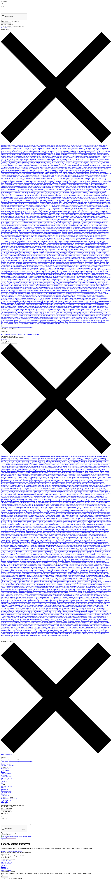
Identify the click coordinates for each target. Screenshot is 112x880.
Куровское (25, 151)
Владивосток (32, 247)
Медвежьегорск (27, 180)
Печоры (34, 187)
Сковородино (18, 246)
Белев (16, 167)
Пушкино (47, 151)
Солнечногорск (105, 151)
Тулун (16, 233)
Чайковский (44, 213)
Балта (68, 271)
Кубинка (99, 150)
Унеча (37, 170)
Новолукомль (5, 255)
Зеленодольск (97, 203)
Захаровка (99, 273)
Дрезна (9, 151)
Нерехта (43, 159)
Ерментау (101, 266)
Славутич (91, 298)
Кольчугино (21, 173)
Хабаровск (13, 244)
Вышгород (30, 298)
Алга (28, 268)
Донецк (75, 194)
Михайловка (17, 192)
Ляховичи (92, 252)
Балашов (60, 219)
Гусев (21, 186)
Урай (23, 228)
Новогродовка (53, 311)
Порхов (39, 187)
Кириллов (4, 181)
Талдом (53, 153)
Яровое (104, 241)
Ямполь (45, 292)
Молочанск (98, 312)
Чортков (92, 285)
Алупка (80, 251)
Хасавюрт (10, 198)
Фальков (84, 290)
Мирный (58, 181)
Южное (3, 274)
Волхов (3, 175)
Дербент (58, 197)
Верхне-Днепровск (81, 307)
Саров (5, 208)
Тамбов (47, 164)
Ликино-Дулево (16, 151)
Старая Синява (43, 288)
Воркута (42, 178)
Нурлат (41, 205)
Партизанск (83, 247)
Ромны (107, 320)
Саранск (102, 202)
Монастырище (100, 303)
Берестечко (102, 277)
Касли (13, 232)
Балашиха (84, 146)
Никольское (58, 176)
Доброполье (58, 309)
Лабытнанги (39, 227)
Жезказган (40, 265)
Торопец (103, 165)
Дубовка (36, 192)
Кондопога (4, 180)
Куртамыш (9, 227)
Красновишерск (86, 213)
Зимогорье (25, 317)
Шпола (24, 304)
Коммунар (71, 175)
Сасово (96, 161)
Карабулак (36, 202)
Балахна (38, 208)
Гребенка (9, 301)
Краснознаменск (74, 145)
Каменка (74, 214)
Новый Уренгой (81, 227)
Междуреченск (89, 238)
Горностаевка (44, 276)
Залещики (32, 285)
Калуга (68, 156)
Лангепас (101, 227)
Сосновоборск (73, 235)
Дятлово (25, 262)
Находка (49, 247)
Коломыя (30, 277)
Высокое (73, 252)
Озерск (25, 186)
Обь (12, 240)
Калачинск (99, 240)
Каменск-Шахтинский (66, 194)
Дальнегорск (56, 247)
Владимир (41, 172)
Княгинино (74, 208)
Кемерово (34, 238)
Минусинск (59, 235)
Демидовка (106, 284)
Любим (30, 168)
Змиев (14, 318)
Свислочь (12, 262)
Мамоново (58, 184)
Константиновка (6, 312)
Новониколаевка (61, 314)
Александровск (5, 213)
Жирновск (42, 192)
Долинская (47, 295)
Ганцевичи (85, 254)
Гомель (89, 255)
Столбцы (48, 258)
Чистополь (57, 205)
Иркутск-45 (69, 232)
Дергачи (9, 318)
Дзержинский (45, 146)
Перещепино (59, 306)
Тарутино (84, 273)
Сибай (92, 216)
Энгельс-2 (100, 219)
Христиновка (43, 304)
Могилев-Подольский (7, 292)
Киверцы (15, 279)
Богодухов (88, 317)
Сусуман (60, 246)
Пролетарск (58, 195)
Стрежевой (34, 241)
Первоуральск (67, 222)
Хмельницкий (93, 288)
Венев (28, 167)
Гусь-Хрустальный (50, 172)
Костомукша (86, 178)
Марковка (55, 317)
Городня (71, 322)
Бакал (16, 232)
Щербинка (105, 153)
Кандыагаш (34, 268)
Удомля (109, 165)
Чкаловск (29, 210)
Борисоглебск (75, 170)
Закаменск (33, 243)
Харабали (16, 197)
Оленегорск (27, 183)
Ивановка (29, 276)
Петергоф (22, 178)
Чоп (88, 279)
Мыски (22, 238)
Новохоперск (5, 172)
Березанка (59, 269)
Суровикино (23, 194)
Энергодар (59, 312)
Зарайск (65, 148)
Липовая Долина (80, 320)
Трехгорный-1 (69, 230)
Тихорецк (85, 191)
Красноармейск (13, 146)
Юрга (78, 238)
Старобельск (42, 317)
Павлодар (17, 266)
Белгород (11, 154)
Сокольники (20, 287)
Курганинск (26, 191)
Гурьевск (97, 184)
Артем (44, 247)
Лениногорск (5, 205)
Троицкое (68, 317)
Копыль (103, 257)
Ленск (98, 246)
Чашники (12, 255)
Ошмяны (47, 262)
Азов (108, 194)
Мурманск (14, 183)
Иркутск (81, 232)
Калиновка (84, 292)
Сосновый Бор (106, 173)
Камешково (4, 173)
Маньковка (29, 304)
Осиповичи (46, 260)
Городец (61, 208)
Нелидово (88, 164)
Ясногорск (101, 167)
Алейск (52, 241)
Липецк (11, 161)
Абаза (76, 243)
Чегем (48, 198)
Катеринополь (72, 304)
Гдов (102, 186)
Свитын (3, 295)
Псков (80, 186)
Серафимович (5, 194)
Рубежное (106, 315)
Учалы (62, 217)
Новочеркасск (82, 194)
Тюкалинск (7, 241)
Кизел (22, 213)
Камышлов (35, 224)
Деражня (69, 287)
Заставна (19, 290)
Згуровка (36, 298)
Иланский (98, 235)
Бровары (23, 298)
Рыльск (107, 159)
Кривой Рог (23, 306)
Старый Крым (16, 252)
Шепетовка (65, 288)
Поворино (18, 172)
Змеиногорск (4, 243)
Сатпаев (12, 265)
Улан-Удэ (16, 243)
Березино (94, 257)
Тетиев (101, 298)
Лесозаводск (4, 249)
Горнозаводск (77, 213)
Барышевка (4, 298)
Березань (57, 299)
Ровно (82, 284)
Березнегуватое (46, 271)
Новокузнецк (58, 238)
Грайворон (51, 154)
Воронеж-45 (53, 170)
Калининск (13, 221)
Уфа (67, 216)
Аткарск (33, 219)
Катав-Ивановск (5, 232)
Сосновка (14, 206)
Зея (2, 246)
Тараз (99, 263)
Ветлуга (50, 208)
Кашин (57, 165)
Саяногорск (63, 243)
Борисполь (11, 298)
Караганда (29, 265)
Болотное (45, 240)
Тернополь (86, 285)
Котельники (13, 148)
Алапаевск (24, 224)
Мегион (106, 227)
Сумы (11, 322)
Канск (80, 235)
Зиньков (20, 301)
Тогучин (65, 240)
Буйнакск (3, 198)
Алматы (72, 262)
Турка (7, 284)
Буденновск (51, 200)
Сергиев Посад (73, 151)
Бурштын (99, 276)
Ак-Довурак (86, 243)
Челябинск (87, 228)
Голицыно (106, 150)
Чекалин (79, 167)
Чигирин (12, 304)
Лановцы (98, 285)
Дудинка (27, 236)
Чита (32, 236)
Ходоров (104, 282)
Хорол (17, 303)
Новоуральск (51, 222)
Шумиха (28, 227)
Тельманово (73, 311)
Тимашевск (78, 191)
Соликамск (37, 213)
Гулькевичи (107, 189)
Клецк (99, 257)
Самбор (3, 282)
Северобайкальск (24, 243)
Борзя (39, 236)
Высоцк (51, 175)
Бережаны (8, 285)
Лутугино (48, 315)
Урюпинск (25, 192)
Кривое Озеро (14, 271)
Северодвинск (51, 181)
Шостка (16, 322)
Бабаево (79, 180)
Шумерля (84, 210)
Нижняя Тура (59, 222)
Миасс (28, 230)
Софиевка (32, 307)
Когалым (95, 227)
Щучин (53, 262)
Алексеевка (33, 154)
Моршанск (41, 164)
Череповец (62, 180)
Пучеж (23, 156)
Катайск (3, 227)
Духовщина (101, 162)
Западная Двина (40, 165)
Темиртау (46, 265)
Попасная (94, 315)
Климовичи (92, 260)
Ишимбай (47, 217)
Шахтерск (92, 249)
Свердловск (9, 317)
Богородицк (22, 167)
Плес (27, 156)
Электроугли (93, 150)
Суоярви (51, 180)
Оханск (100, 213)
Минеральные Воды (84, 200)
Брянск (67, 168)
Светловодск (65, 296)
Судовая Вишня (77, 281)
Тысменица (67, 277)
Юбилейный (36, 146)
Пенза (22, 214)
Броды (11, 284)
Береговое (99, 279)
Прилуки (16, 323)
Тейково (38, 156)
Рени (62, 273)
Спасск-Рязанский (47, 162)
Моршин (55, 282)
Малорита (55, 254)
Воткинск (46, 210)
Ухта (72, 178)
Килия (8, 273)
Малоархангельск (78, 161)
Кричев (68, 260)
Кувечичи (45, 322)
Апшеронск (84, 189)
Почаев (42, 285)
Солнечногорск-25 (28, 153)
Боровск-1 (98, 156)
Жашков (60, 303)
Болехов (86, 276)
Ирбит (9, 224)
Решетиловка (10, 303)
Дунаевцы (76, 287)
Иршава (56, 279)
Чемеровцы (58, 288)
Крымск (20, 191)
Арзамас (9, 208)
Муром (92, 172)
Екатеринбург (68, 221)
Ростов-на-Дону (32, 194)
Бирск (33, 217)
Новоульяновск (103, 217)
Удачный (108, 246)
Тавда (80, 224)
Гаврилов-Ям (18, 168)
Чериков (29, 260)
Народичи (55, 293)
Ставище (75, 299)
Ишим (54, 221)
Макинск (89, 266)
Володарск (56, 208)
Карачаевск (55, 202)
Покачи (32, 228)
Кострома (3, 159)
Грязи (19, 161)
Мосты (30, 262)
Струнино (79, 172)
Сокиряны (53, 290)
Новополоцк (78, 255)
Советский (75, 228)
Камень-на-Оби (85, 241)
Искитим (34, 240)
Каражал (22, 265)
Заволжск (101, 154)
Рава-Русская (33, 281)
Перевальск (87, 315)
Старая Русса (11, 189)
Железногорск (80, 159)
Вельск (77, 181)
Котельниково (66, 192)
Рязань (92, 161)
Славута (24, 288)
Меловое (54, 315)
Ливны (59, 161)
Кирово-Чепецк (26, 206)
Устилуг (96, 277)
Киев (65, 252)
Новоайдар (60, 315)
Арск (71, 203)
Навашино (9, 210)
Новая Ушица (11, 288)
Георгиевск (36, 200)
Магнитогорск (22, 230)
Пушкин (10, 178)
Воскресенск (41, 148)
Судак (44, 251)
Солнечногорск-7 (6, 153)
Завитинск (10, 246)
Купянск (50, 318)
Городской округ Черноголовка (96, 146)
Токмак (104, 312)
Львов (55, 281)
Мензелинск (27, 205)
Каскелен (96, 262)
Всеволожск (31, 175)
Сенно (54, 255)
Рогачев (57, 257)
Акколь (16, 268)
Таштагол (3, 240)
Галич (20, 159)
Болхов (63, 161)
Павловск (12, 172)
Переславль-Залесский (7, 168)
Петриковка (92, 306)
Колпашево (41, 241)
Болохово (43, 167)
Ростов (41, 168)
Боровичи (74, 187)
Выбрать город (7, 27)
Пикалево (99, 173)
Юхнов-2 (103, 157)
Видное (18, 150)
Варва (66, 322)
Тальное (3, 304)
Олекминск (18, 247)
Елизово (49, 246)
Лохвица (70, 301)
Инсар (15, 203)
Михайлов (20, 162)
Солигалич (52, 159)
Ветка (34, 257)
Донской (6, 167)
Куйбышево (44, 314)
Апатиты (20, 183)
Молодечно (24, 258)
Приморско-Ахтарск (50, 191)
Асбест (83, 221)
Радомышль (40, 295)
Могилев (18, 260)
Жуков (15, 157)
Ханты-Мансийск (6, 228)
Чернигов (28, 323)
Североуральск (76, 222)
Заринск (99, 241)
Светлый (91, 184)
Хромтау (24, 268)
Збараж (9, 287)
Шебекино (26, 154)
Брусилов (103, 292)
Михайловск (20, 202)
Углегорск (86, 249)
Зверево (56, 194)
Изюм (18, 318)
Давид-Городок (19, 254)
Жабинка (67, 254)
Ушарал (82, 262)
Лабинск (33, 191)
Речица (101, 255)
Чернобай (19, 304)
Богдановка (51, 307)
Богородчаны (80, 276)
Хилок (85, 236)
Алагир (59, 198)
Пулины (83, 293)
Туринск (86, 225)
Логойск (35, 258)
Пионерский (50, 184)
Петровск (39, 219)
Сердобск (96, 214)
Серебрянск (72, 263)
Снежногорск (34, 184)
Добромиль (34, 282)
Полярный (26, 184)
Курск (68, 159)
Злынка (105, 168)
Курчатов (73, 159)
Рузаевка (10, 203)
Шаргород (40, 292)
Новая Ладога (9, 175)
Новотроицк (4, 216)
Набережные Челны (44, 203)
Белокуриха (62, 241)
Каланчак (51, 276)
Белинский (58, 214)
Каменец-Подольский (90, 287)
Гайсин (101, 290)
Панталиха (45, 287)
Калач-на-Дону (50, 192)
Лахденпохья (11, 180)
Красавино (95, 180)
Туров (2, 257)
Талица (81, 225)
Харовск (36, 181)
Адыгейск (28, 197)
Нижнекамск (35, 205)
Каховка (71, 274)
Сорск (80, 243)
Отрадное (9, 176)
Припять (3, 299)
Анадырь (35, 251)
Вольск (65, 219)
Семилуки (30, 172)
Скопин (101, 161)
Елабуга (90, 203)
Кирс (96, 205)
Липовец (72, 292)
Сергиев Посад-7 (95, 151)
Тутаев (58, 168)
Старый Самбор (43, 282)
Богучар (68, 170)
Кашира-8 (96, 148)
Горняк (11, 243)
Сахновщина (78, 318)
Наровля (43, 257)
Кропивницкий (99, 295)
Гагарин (82, 162)
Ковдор (88, 183)
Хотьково (81, 151)
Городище (69, 214)
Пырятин (3, 303)
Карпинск (98, 221)
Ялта (76, 251)
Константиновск (35, 195)
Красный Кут (22, 221)
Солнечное (100, 293)
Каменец (79, 252)
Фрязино (104, 145)
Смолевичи (41, 258)
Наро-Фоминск (49, 150)
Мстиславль (54, 260)
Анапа (79, 189)
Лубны (81, 301)
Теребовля (70, 285)
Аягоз (28, 263)
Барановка (91, 292)
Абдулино (63, 216)
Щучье (33, 227)
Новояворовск (81, 282)
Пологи (38, 314)
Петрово (94, 296)
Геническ (72, 276)
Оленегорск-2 (81, 183)
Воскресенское (86, 269)
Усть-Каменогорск (36, 263)
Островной (40, 183)
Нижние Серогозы (79, 274)
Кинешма (3, 156)
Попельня (9, 295)
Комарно (3, 281)
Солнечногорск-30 (17, 153)
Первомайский (103, 318)
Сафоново (25, 164)
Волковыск (19, 262)
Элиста (33, 197)
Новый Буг (94, 269)
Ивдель (3, 222)
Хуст (84, 279)
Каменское (4, 306)
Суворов (74, 167)
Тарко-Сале (72, 227)
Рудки (106, 281)
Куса (33, 232)
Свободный (91, 244)
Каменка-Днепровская (69, 312)
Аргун (80, 202)
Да (1, 27)
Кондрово (4, 157)
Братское (53, 271)
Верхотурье (13, 225)
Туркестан (42, 266)
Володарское (31, 309)
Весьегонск (31, 165)
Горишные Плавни (48, 301)
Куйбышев (28, 240)
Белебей (22, 217)
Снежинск (53, 230)
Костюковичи (62, 260)
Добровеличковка (76, 295)
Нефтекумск (94, 200)
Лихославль (85, 165)
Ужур (20, 236)
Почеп (12, 170)
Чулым (78, 240)
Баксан (34, 198)
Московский (4, 154)
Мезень (103, 181)
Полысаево (65, 238)
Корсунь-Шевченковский (88, 303)
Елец (15, 161)
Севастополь (45, 252)
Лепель (84, 255)
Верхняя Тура (86, 224)
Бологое (25, 165)
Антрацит (92, 314)
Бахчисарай (105, 251)
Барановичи (78, 254)
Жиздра (26, 157)
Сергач (20, 210)
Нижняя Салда (42, 224)
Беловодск (99, 314)
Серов (29, 224)
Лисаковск (88, 265)
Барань (101, 254)
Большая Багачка (97, 299)
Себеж (56, 187)
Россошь (24, 172)
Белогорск (106, 244)
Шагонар (105, 243)
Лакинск (56, 173)
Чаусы (34, 260)
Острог (66, 284)
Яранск (89, 206)
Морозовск (51, 195)
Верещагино (64, 213)
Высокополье (36, 276)
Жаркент (3, 263)
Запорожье (52, 314)
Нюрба (3, 247)
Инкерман (52, 252)
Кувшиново (78, 165)
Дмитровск (69, 161)
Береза (104, 252)
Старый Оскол (18, 154)
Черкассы (50, 304)
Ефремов (33, 167)
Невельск (67, 249)
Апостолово (80, 304)
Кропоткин (7, 191)
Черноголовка (75, 150)
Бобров (47, 170)
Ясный (50, 216)
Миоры (63, 255)
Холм (21, 189)
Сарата (79, 273)
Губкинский (52, 227)
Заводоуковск (48, 221)
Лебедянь (34, 161)
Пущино (99, 145)
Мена (99, 322)
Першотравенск (84, 306)
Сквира (85, 298)
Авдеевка (36, 312)
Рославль (13, 164)
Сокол (21, 181)
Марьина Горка (62, 258)
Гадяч (104, 299)
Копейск (8, 230)
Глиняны (39, 281)
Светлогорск (74, 186)
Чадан (96, 243)
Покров (33, 173)
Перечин (62, 279)
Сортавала (102, 178)
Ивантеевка (46, 145)
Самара (17, 211)
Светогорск (63, 175)
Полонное (18, 288)
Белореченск (99, 189)
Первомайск (26, 208)
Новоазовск (39, 311)
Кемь (106, 178)
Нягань (19, 228)
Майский (21, 198)
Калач (90, 170)
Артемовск (4, 236)
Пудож (39, 180)
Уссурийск (106, 247)
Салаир (102, 238)
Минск (83, 257)
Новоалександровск (104, 200)
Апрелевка (61, 150)
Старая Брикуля (78, 285)
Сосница (22, 323)
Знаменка (91, 295)
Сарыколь (59, 265)
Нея (48, 159)
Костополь (50, 284)
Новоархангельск (30, 296)
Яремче (78, 277)
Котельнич (34, 206)
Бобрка (85, 281)
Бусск (109, 279)
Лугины (44, 293)
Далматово (103, 225)
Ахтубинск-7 (106, 195)
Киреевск (49, 167)
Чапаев (8, 265)
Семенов (15, 208)
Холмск (75, 249)
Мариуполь (32, 311)
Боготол (52, 235)
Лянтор (81, 228)
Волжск (81, 205)
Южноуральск (60, 230)
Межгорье (4, 217)
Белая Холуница (103, 205)
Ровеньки (100, 315)
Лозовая (55, 318)
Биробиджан (13, 251)
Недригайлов (89, 320)
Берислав (27, 274)
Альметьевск (65, 203)
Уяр (24, 236)
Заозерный (11, 236)
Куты (39, 277)
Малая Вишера (86, 187)
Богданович (102, 224)
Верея (56, 150)
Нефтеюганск (51, 228)
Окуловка (94, 187)
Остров (24, 187)
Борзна (62, 322)
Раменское (53, 151)
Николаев (59, 271)
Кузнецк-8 (44, 214)
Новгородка (21, 296)
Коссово (31, 254)
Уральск (3, 265)
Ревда (89, 222)
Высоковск (4, 150)
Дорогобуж (94, 162)
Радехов (93, 282)
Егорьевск (59, 148)
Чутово (26, 303)
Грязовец (101, 180)
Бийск (57, 241)
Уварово (65, 164)
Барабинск (17, 240)
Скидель (6, 262)
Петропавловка (101, 306)
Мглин (8, 170)
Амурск (62, 244)
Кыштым (14, 230)
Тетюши (51, 205)
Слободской (73, 206)
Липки (38, 167)
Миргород (93, 301)
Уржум (84, 206)
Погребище (54, 292)
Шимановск (84, 244)
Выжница (4, 290)
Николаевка (20, 274)
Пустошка (45, 187)
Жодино (104, 258)
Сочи (69, 189)
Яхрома (48, 148)
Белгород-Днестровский (78, 271)
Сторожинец (42, 290)
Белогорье (72, 288)
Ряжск (40, 162)
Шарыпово (85, 235)
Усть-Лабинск (96, 191)
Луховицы (24, 150)
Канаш (73, 210)
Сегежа (56, 180)
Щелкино (35, 252)
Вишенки (3, 287)
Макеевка (3, 311)
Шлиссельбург (103, 175)
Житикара (70, 265)
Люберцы (30, 150)
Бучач (13, 285)
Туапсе (90, 191)
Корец (45, 284)
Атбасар (10, 268)
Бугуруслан (24, 216)
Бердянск (19, 314)
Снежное (67, 311)
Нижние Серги (38, 225)
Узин (13, 299)
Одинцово (4, 151)
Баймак (17, 217)
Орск (30, 216)
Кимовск (55, 167)
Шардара (35, 266)
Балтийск (60, 186)
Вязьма (73, 162)
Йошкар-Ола (64, 205)
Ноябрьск (89, 227)
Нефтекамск (86, 216)
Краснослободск (14, 194)
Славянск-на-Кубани (63, 191)
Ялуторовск (60, 221)
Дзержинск (106, 206)
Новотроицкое (65, 276)
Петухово (22, 227)
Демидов (87, 162)
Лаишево (108, 203)
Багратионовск (77, 184)
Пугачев (87, 219)
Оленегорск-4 (95, 183)
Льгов (86, 159)
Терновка (72, 307)
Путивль (102, 320)
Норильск (26, 235)
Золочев (98, 282)
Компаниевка (5, 296)
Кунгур (31, 213)
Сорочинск (35, 216)
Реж (59, 225)
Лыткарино (86, 145)
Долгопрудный (65, 146)
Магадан (54, 246)
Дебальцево (44, 309)
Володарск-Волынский (8, 293)
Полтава (31, 303)
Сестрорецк (4, 178)
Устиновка (72, 296)
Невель (3, 187)
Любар (50, 293)
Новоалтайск (76, 241)
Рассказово (72, 164)
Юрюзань (105, 230)
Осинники (27, 238)
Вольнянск (52, 312)
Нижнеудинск (5, 233)
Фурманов (53, 156)
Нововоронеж (61, 170)
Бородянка (18, 298)
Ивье (67, 262)
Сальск (64, 195)
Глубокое (23, 255)
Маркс (83, 219)
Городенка (4, 277)
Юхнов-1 (97, 157)
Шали (97, 202)
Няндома (108, 181)
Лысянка (56, 304)
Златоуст (103, 228)
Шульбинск (79, 263)
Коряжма (72, 181)
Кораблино (4, 162)
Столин (26, 254)
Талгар (91, 262)
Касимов (106, 161)
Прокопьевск (73, 238)
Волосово (84, 173)
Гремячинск (103, 211)
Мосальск (82, 157)
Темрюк (72, 191)
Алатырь (78, 210)
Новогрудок (36, 262)
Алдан (70, 246)
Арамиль (70, 225)
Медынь (70, 157)
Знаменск (92, 195)
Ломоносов (29, 178)
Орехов (86, 312)
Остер (84, 322)
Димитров (17, 312)
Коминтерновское (20, 273)
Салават (102, 216)
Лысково (97, 208)
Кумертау (97, 216)
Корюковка (94, 322)
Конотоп (60, 320)
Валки (94, 317)
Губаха (12, 213)
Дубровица (99, 284)
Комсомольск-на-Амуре (38, 244)
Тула (2, 167)
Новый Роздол (68, 281)
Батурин (50, 322)
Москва (87, 153)
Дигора (72, 198)
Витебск (91, 254)
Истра (75, 148)
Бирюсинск (98, 233)
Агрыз (53, 203)
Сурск (63, 214)
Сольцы (104, 187)
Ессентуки (98, 198)
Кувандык (42, 216)
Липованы (79, 290)
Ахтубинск (98, 195)
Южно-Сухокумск (92, 197)
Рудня (8, 164)
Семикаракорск (71, 195)
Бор (2, 208)
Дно (105, 186)
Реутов (66, 145)
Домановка (73, 269)
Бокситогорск (91, 173)
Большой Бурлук (101, 317)
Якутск (65, 246)
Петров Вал (58, 192)
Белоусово (21, 157)
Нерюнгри (80, 246)
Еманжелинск (52, 232)
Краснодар (34, 189)
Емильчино (18, 293)
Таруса (88, 157)
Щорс (33, 323)
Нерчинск (59, 236)
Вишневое (37, 299)
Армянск (63, 251)
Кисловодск (105, 198)
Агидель (71, 216)
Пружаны (61, 254)
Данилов (25, 168)
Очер (104, 213)
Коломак (29, 318)
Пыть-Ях (14, 228)
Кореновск (14, 191)
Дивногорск (4, 235)
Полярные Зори (48, 183)
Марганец (31, 306)
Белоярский (38, 228)
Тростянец (28, 322)
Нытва (93, 213)
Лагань (47, 197)
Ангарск (76, 232)
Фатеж (7, 161)
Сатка (20, 232)
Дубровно (107, 254)
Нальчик (15, 198)
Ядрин (13, 211)
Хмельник (34, 292)
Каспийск (105, 197)
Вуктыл (47, 178)
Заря (12, 312)
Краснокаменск (46, 236)
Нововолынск (37, 279)
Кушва (44, 222)
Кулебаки (91, 208)
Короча (56, 154)
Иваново (81, 154)
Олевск (78, 293)
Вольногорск (104, 304)
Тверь (83, 164)
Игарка (16, 236)
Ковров (58, 172)
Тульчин (27, 292)
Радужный (64, 172)
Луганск (42, 315)
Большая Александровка (18, 276)
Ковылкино (4, 203)
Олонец (34, 180)
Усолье (108, 213)
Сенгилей (11, 219)
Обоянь (102, 159)
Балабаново (79, 156)
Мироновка (68, 299)
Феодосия (99, 251)
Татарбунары (91, 273)
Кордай (90, 263)
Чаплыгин (40, 161)
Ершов (8, 221)
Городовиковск (40, 197)
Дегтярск (75, 224)
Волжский (4, 192)
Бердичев (97, 292)
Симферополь (70, 251)
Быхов (82, 260)
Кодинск (103, 235)
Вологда (68, 180)
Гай (46, 216)
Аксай (2, 195)
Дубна (36, 145)
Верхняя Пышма (90, 221)
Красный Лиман (103, 309)
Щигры (91, 159)
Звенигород (54, 145)
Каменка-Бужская (48, 281)
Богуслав (43, 299)
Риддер (57, 263)
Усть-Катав (38, 230)
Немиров (17, 292)
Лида (2, 262)
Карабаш (3, 230)
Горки (77, 260)
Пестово (99, 187)
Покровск (25, 247)
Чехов (62, 153)
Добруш (38, 257)
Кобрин (49, 254)
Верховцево (96, 304)
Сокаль (24, 282)
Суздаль (67, 173)
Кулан (85, 263)
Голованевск (67, 295)
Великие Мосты (17, 282)
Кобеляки (32, 301)
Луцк (25, 279)
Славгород (93, 241)
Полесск (43, 186)
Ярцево (30, 164)
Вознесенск (30, 271)
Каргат (56, 240)
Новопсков (67, 315)
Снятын (61, 277)
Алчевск (86, 314)
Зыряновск (45, 263)
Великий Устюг (87, 180)
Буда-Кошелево (15, 257)
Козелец (79, 322)
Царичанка (25, 307)
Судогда (62, 173)
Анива (33, 249)
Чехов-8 (71, 153)
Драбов (55, 303)
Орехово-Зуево (28, 146)
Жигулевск (23, 211)
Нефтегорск (85, 211)
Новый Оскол (67, 154)
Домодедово (4, 145)
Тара (2, 241)
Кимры (99, 164)
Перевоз (15, 210)
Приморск (57, 175)
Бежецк (16, 165)
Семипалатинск (64, 263)
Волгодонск (40, 194)
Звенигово (87, 205)
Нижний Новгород (97, 206)
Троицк (99, 153)
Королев (40, 145)
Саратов (17, 219)
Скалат (65, 285)
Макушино (16, 227)
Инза (6, 219)
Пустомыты (100, 281)
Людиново (58, 157)
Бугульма (80, 203)
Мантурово (25, 159)
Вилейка (94, 258)
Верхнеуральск (26, 232)
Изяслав (81, 287)
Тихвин (47, 176)
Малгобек (43, 202)
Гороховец (103, 172)
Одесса (53, 273)
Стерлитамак (11, 217)
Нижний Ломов (82, 214)
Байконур (102, 265)
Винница (96, 290)
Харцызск (84, 311)
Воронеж (42, 170)
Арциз (65, 271)
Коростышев (38, 293)
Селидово (46, 311)
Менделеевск (19, 205)
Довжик (20, 295)
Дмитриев (96, 159)
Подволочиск (58, 285)
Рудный (64, 265)
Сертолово (24, 175)
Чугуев (96, 318)
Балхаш (34, 265)
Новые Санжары (101, 301)
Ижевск (35, 210)
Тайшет (11, 233)
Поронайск (61, 249)
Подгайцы (39, 287)
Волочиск (64, 287)
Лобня (81, 145)
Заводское (76, 301)
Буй (16, 159)
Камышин (10, 192)
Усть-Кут (21, 233)
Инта (68, 178)
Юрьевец (59, 156)
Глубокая (13, 290)
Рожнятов (55, 277)
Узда (107, 257)
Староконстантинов (33, 288)
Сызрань (73, 211)
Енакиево (77, 309)
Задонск (28, 161)
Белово (83, 238)
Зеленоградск (5, 186)
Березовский (76, 221)
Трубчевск (32, 170)
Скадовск (108, 274)
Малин (34, 295)
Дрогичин (85, 252)
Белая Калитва (9, 195)
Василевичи (94, 255)
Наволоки (10, 156)
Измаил (98, 271)
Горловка (38, 309)
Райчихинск (99, 244)
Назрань (30, 202)
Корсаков (22, 249)
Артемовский (95, 224)
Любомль (29, 279)
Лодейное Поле (17, 176)
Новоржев (19, 187)
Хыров (50, 282)
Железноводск (5, 200)
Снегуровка (22, 271)
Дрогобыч (9, 281)
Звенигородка (63, 304)
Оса (97, 213)
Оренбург (102, 214)
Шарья (64, 159)
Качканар (25, 222)
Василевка (33, 314)
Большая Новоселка (7, 309)
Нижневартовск (60, 228)
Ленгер (54, 266)
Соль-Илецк (56, 216)
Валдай (79, 187)
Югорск (44, 228)
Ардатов (107, 202)
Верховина (92, 276)
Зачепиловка (9, 320)
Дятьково (89, 168)
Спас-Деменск (106, 156)
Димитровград (94, 217)
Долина (9, 277)
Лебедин (72, 320)
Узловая (85, 167)
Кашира (90, 148)
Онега (2, 183)
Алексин (12, 167)
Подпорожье (29, 176)
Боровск (85, 156)
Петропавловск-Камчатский (30, 246)
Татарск (39, 240)
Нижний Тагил (96, 222)
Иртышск (23, 266)
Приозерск (36, 176)
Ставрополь (91, 198)
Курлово (10, 173)
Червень (3, 258)
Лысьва (27, 213)
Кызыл (92, 243)
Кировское (23, 312)
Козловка (100, 210)
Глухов (55, 320)
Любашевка (39, 273)
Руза (58, 151)
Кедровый (18, 241)
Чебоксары (67, 210)
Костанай (82, 265)
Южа (64, 156)
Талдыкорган (10, 263)
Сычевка (18, 164)
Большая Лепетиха (42, 274)
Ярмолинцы (79, 288)
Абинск (74, 189)
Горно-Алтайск (5, 244)
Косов (35, 277)
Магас (26, 202)
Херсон (3, 276)
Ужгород (80, 279)
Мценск (54, 161)
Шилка (90, 236)
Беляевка (88, 271)
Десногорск (60, 162)
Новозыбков (83, 168)
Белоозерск (98, 252)
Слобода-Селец (27, 295)
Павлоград (76, 306)
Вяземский (68, 244)
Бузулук (18, 216)
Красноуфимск (16, 224)
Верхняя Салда (5, 225)
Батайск (47, 194)
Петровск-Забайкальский (69, 236)
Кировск (3, 176)
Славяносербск (33, 317)
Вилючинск (42, 246)
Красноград (36, 318)
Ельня (107, 162)
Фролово (31, 192)
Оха (72, 249)
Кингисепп (89, 175)
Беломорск (19, 180)
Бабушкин (39, 243)
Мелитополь (80, 312)
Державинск (4, 268)
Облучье (19, 251)
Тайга (39, 238)
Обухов (18, 299)
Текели (87, 262)
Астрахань (86, 195)
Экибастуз (29, 266)
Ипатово (58, 200)
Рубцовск (69, 241)
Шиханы (28, 219)
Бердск (22, 240)
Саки (47, 251)
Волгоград (104, 191)
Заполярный (13, 184)
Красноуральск (32, 222)
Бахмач (55, 323)
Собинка (51, 173)
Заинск (103, 203)
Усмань (45, 161)
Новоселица (67, 290)
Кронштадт (88, 176)
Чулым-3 (82, 240)
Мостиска (16, 284)
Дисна (58, 255)
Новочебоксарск (92, 210)
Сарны (78, 284)
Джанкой (86, 251)
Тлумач (73, 277)
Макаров (38, 249)
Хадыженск (91, 189)
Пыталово (51, 187)
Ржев (102, 164)
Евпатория (92, 251)
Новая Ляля (54, 225)
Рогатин (49, 277)
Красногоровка (11, 311)
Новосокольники (10, 187)
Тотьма (25, 181)
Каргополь (83, 181)
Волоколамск (33, 148)
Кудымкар (57, 213)
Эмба (20, 268)
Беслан (85, 198)
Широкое (66, 307)
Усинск (65, 178)
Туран (100, 243)
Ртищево (54, 219)
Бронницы (23, 145)
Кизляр (100, 197)
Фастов (62, 299)
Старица (98, 165)
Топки (9, 240)
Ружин (106, 293)
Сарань (18, 265)
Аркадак (3, 221)
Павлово (102, 208)
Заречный (32, 214)
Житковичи (106, 255)
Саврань (74, 273)
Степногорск (83, 266)
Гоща (34, 284)
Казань (36, 203)
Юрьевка (45, 307)
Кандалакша (62, 183)
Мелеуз (52, 217)
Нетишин (3, 288)
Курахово (19, 311)
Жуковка (100, 168)
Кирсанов (53, 164)
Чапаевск (35, 211)
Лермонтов (29, 200)
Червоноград (73, 282)
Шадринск (97, 225)
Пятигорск (22, 200)
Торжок (94, 164)
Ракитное (92, 284)
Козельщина (39, 301)
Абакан (57, 243)
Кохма (86, 154)
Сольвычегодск (95, 181)
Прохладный (28, 198)
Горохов (108, 277)
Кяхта (44, 243)
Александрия (49, 296)
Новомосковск (62, 167)
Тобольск (41, 221)
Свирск (32, 233)
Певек (24, 251)
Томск (13, 241)
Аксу (12, 266)
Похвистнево (67, 211)
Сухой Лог (64, 225)
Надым (59, 227)
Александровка (86, 296)
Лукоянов (85, 208)
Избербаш (83, 197)
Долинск (44, 249)
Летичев (106, 287)
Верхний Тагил (67, 224)
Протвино (93, 145)
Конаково (62, 165)
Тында (5, 246)
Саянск (64, 232)
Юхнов (92, 157)
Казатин (60, 292)
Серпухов (78, 146)
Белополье (22, 322)
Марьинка (25, 311)
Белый (20, 165)
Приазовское (25, 314)
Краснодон (14, 315)
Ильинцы (78, 292)
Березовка (105, 260)
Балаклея (22, 320)
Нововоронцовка (100, 274)
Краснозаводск (64, 151)
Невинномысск (14, 200)
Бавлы (75, 203)
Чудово (17, 189)
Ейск (2, 191)
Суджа (3, 161)
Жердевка (78, 164)
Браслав (35, 255)
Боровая (3, 320)
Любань (52, 176)
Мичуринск (59, 164)
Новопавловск (73, 200)
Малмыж (40, 206)
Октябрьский (78, 216)
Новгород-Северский (7, 323)
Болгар (46, 205)
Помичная (85, 295)
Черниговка (4, 314)
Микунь (79, 178)
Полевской (84, 222)
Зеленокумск (12, 202)
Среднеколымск (10, 247)
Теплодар (58, 273)
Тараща (96, 298)
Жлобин (78, 257)
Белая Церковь (87, 299)
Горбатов (3, 210)
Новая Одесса (102, 269)
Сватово (3, 317)
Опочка (29, 187)
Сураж (26, 170)
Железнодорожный (14, 145)
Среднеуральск (58, 224)
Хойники (7, 257)
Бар (49, 292)
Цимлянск (79, 195)
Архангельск (65, 181)
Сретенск (80, 236)
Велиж (78, 162)
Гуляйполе (80, 314)
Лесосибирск (33, 235)
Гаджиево (20, 184)
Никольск (10, 181)
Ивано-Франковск (17, 277)
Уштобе (77, 262)
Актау (8, 266)
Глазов (51, 210)
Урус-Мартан (92, 202)
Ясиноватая (97, 311)
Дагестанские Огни (74, 197)
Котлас (89, 181)
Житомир (25, 293)
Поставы (49, 255)
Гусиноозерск (51, 243)
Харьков (85, 318)
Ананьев (8, 274)
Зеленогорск (80, 176)
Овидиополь (46, 273)
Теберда (61, 202)
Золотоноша (73, 303)
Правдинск (37, 186)
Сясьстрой (17, 175)
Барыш (3, 219)
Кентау (58, 266)
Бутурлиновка (83, 170)
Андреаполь (9, 165)
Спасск (27, 214)
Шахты (98, 194)
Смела (107, 303)
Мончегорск (70, 183)
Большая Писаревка (47, 320)
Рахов (66, 279)
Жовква (26, 281)
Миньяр (87, 230)
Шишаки (44, 303)
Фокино (95, 168)
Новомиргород (40, 296)
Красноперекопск (55, 251)
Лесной (40, 222)
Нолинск (62, 206)
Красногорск (11, 150)
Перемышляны (91, 281)
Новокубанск (40, 191)
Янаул (66, 217)
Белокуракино (106, 314)
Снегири (84, 148)
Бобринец (54, 295)
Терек (44, 198)
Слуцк (70, 258)
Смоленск (68, 162)
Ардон (81, 198)
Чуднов (94, 293)
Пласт (45, 232)
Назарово (91, 235)
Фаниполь (75, 258)
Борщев (13, 287)
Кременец (32, 287)
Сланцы (42, 176)
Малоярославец (50, 157)
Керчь (40, 251)
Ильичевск (104, 271)
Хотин (48, 290)
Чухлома (58, 159)
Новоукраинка (101, 296)
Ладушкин (85, 184)
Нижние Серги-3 (28, 225)
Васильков (30, 299)
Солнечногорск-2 (39, 153)
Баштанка (53, 269)
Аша (94, 230)
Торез (79, 311)
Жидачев (15, 281)
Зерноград (17, 195)
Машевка (86, 301)
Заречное (86, 284)
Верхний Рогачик (53, 274)
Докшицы (29, 255)
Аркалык (76, 265)
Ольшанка (79, 296)
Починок (3, 164)
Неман (102, 184)
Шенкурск (8, 183)
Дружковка (71, 309)
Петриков (73, 257)
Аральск (107, 265)
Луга (23, 176)
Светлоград (4, 202)
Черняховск (66, 186)
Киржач (15, 173)
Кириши (96, 175)
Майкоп (22, 197)
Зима (95, 232)
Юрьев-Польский (75, 173)
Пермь (91, 211)
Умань (8, 304)
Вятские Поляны (6, 206)
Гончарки (104, 285)
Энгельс (106, 219)
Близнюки (82, 317)
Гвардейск (64, 184)
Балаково (22, 219)
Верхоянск (87, 246)
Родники (44, 156)
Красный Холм (70, 165)
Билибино (29, 251)
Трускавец (65, 282)
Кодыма (12, 273)
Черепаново (72, 240)
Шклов (73, 260)
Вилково (3, 273)
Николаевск (85, 192)
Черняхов (89, 293)
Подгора (26, 287)
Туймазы (57, 217)
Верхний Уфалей (95, 228)
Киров (43, 157)
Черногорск (70, 243)
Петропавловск (42, 268)
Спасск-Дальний (65, 247)
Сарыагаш (48, 266)
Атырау (17, 263)
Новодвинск (43, 181)
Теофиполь (51, 288)
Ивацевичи (37, 254)
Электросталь (5, 146)
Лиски (94, 170)
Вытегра (107, 180)
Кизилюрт (65, 197)
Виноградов (50, 279)
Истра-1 (79, 148)
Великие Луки (86, 186)
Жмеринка (107, 290)
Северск (23, 241)
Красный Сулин (25, 195)
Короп (88, 322)
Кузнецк (38, 214)
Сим (91, 230)
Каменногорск (44, 175)
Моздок (76, 198)
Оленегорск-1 (5, 184)
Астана (50, 268)
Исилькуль (92, 240)
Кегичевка (23, 318)
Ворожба (33, 320)
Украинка (9, 299)
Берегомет (101, 288)
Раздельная (68, 273)
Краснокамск (17, 214)
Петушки (39, 173)
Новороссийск (63, 189)
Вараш (56, 284)
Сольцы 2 (3, 189)
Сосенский (32, 157)
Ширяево (105, 273)
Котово (73, 192)
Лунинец (3, 254)
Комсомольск (17, 156)
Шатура (76, 153)
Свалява (71, 279)
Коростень (31, 293)
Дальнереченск (74, 247)
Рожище (43, 279)
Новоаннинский (94, 192)
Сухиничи (76, 157)
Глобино (3, 301)
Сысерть (75, 225)
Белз (11, 282)
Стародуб (21, 170)
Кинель (79, 211)
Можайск (36, 150)
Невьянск (20, 225)
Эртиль (35, 172)
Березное (22, 284)
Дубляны (21, 281)
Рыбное (35, 162)
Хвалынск (77, 219)
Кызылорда (95, 265)
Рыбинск (53, 168)
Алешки (8, 276)
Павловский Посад (38, 151)
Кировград (19, 222)
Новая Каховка (90, 274)
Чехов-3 (66, 153)
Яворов (3, 284)
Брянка (3, 315)
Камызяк (3, 197)
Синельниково (12, 307)
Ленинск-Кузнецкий (47, 238)
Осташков (93, 165)
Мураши (49, 206)
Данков (23, 161)
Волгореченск (11, 159)
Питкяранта (45, 180)
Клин (106, 148)
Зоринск (81, 315)
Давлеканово (72, 217)
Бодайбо (91, 232)
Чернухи (21, 303)
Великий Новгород (64, 187)
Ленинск (78, 192)
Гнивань (22, 292)
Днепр (9, 306)
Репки (59, 323)
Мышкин (36, 168)
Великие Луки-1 (96, 186)
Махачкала (53, 197)
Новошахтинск (91, 194)
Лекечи (73, 290)
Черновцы (60, 290)
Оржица (108, 301)
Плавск (69, 167)
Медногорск (12, 216)
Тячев (75, 279)
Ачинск (47, 235)
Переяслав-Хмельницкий (69, 298)
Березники (96, 211)
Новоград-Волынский (65, 293)
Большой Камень (97, 247)
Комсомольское (44, 312)
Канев (79, 303)
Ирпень (48, 298)
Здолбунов (40, 284)
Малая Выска (13, 296)
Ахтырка (96, 320)
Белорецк (28, 217)
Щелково (82, 153)
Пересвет (87, 151)
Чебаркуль (82, 230)
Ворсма (108, 208)
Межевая (36, 306)
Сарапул (40, 210)
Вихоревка (52, 233)
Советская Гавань (50, 244)
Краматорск (84, 309)
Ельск (21, 257)
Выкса (20, 208)
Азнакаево (58, 203)
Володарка (23, 299)
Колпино (103, 176)
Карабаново (85, 172)
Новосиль (86, 161)
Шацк (55, 162)
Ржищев (80, 299)
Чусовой (51, 213)
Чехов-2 (58, 153)
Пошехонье (46, 168)
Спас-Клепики (12, 162)
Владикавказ (65, 198)
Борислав (105, 279)
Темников (31, 203)
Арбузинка (46, 269)
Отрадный (59, 211)
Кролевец (66, 320)
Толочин (17, 255)
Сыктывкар (36, 178)
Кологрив (38, 159)
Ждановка (30, 312)
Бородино (20, 235)
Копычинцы (25, 285)
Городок (96, 254)
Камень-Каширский (7, 279)
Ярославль (108, 167)
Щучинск (75, 266)
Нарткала (39, 198)
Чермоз (70, 213)
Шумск (51, 287)
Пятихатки (4, 307)
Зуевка (19, 206)
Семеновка (37, 303)
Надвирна (44, 277)
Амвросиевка (91, 307)
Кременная (29, 315)
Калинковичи (28, 257)
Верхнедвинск (42, 255)
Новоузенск (29, 221)
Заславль (88, 257)
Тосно (64, 176)
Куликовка (65, 323)
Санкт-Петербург (71, 176)
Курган (91, 225)
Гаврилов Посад (93, 154)
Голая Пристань (64, 274)
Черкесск (48, 202)
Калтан (17, 238)
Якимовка (74, 314)
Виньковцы (57, 287)
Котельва (57, 301)
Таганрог (103, 194)
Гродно (64, 262)
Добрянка (17, 213)
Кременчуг (63, 301)
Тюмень (35, 221)
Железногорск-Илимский (69, 233)
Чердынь (3, 214)
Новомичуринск (28, 162)
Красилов (101, 287)
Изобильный (65, 200)
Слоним (42, 262)
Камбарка (61, 210)
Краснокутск (44, 318)
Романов (14, 295)
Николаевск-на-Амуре (23, 244)
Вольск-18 (71, 219)
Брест (69, 252)
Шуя (48, 156)
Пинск (72, 254)
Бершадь (90, 290)
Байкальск (92, 233)
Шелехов (26, 233)
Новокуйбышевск (44, 211)
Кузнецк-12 (51, 214)
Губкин (39, 154)
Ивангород (82, 175)
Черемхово (37, 233)
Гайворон (60, 295)
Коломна (52, 146)
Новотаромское (67, 306)
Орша (72, 255)
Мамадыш (12, 205)
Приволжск (32, 156)
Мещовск (65, 157)
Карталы (99, 230)
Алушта (3, 252)
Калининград (42, 184)
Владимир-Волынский (87, 277)
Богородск (44, 208)
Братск (87, 232)
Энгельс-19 (93, 219)
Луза (45, 206)
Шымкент (69, 266)
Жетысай (63, 266)
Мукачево (92, 279)
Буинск (85, 203)
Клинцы (71, 168)
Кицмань (24, 290)
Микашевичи (10, 254)
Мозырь (67, 257)
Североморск (103, 183)
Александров (71, 172)
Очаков (108, 269)
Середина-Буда (5, 322)
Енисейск (66, 235)
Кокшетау (95, 266)
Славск (48, 186)
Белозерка (34, 274)
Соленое (19, 307)
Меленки (28, 173)
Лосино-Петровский (23, 148)
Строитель (75, 154)
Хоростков (18, 285)
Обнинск (73, 156)
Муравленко (65, 227)
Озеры (30, 151)
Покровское (38, 307)
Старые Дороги (5, 260)
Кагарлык (54, 298)
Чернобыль (42, 298)
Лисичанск (36, 315)
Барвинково (75, 317)
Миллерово (44, 195)
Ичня (75, 322)
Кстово (80, 208)
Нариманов (9, 197)
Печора (60, 178)
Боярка (59, 298)
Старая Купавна (84, 150)
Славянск (61, 311)
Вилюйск (93, 246)
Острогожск (100, 170)
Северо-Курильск (52, 249)
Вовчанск (16, 320)
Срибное (50, 323)
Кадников (16, 181)
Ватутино (66, 303)
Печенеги (71, 318)
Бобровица (56, 322)
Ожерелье (102, 148)
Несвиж (13, 258)
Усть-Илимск (45, 233)
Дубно (3, 285)
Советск (90, 167)
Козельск (38, 157)
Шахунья (32, 208)
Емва (75, 178)
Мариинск (108, 238)
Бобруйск (99, 260)
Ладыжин (66, 292)
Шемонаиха (22, 263)
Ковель (21, 279)
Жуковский (30, 145)
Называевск (106, 240)
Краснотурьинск (10, 222)
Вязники (96, 172)
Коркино (58, 232)
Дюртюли (80, 217)
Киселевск (12, 238)
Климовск (61, 145)
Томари (80, 249)
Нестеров (30, 186)
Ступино (47, 153)
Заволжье (67, 208)
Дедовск (70, 148)
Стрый (60, 282)
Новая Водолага (63, 318)
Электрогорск (5, 148)
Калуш (25, 277)
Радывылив (71, 284)
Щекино (95, 167)
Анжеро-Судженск (98, 236)
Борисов (99, 258)
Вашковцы (107, 288)
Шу (103, 263)
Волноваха (16, 309)
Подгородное (60, 307)
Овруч (74, 293)
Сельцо (76, 168)
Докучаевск (23, 309)
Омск (87, 240)
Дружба (39, 322)
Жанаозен (4, 266)
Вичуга (106, 154)
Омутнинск (55, 206)
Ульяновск (86, 217)
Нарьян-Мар (27, 189)
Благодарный (44, 200)
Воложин (88, 258)
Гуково (52, 194)
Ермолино (92, 156)
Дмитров (53, 148)
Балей (35, 236)
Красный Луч (22, 315)
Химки (72, 146)
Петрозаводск (94, 178)
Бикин (58, 244)
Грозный (74, 202)
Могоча (53, 236)
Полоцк (67, 255)
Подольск (58, 146)
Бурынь (38, 320)
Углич (62, 168)
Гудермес (84, 202)
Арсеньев (39, 247)
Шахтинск (53, 265)
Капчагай (102, 262)
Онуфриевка (57, 296)
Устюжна (30, 181)
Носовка (37, 323)
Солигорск (54, 258)
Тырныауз (53, 198)
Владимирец (29, 284)
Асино (29, 241)
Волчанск (50, 224)
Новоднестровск (33, 290)
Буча (53, 299)
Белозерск (74, 180)
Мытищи (42, 150)
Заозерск (33, 183)
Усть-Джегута (68, 202)
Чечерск (62, 257)
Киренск (58, 233)
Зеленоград (93, 153)
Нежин (103, 322)
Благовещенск (39, 217)
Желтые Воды (16, 306)
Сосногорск (53, 178)
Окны (33, 273)
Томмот (74, 246)
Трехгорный (46, 230)
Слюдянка (86, 233)
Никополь (43, 306)
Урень (24, 210)
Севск (16, 170)
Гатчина (76, 175)
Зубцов (47, 165)
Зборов (38, 285)
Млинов (60, 284)
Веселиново (65, 269)
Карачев (3, 170)
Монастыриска (49, 285)
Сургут (27, 228)
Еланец (79, 269)
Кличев (86, 260)
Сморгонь (59, 262)
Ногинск (67, 150)
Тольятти (29, 211)
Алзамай (79, 233)
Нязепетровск (39, 232)
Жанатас (94, 263)
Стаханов (49, 317)
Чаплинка (58, 276)
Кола (75, 183)
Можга (56, 210)
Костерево (45, 173)
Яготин (105, 298)
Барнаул (47, 241)
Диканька (15, 301)
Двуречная (4, 318)
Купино (60, 240)
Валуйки (44, 154)
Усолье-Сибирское (103, 232)
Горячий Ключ (54, 189)
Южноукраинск (5, 271)
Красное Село (96, 176)
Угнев (29, 282)
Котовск (35, 164)
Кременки (10, 157)
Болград (93, 271)
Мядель (8, 258)
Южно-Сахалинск (13, 249)
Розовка (68, 314)
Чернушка (9, 214)
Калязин (52, 165)
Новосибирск (60, 252)
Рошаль (21, 146)
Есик (107, 262)
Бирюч (61, 154)
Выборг (37, 175)
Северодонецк (17, 317)
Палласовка (102, 192)
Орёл (49, 161)
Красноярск (106, 233)
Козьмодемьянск (73, 205)
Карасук (50, 240)
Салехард (46, 227)
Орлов (67, 206)
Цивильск (8, 211)
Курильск (28, 249)
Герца (8, 290)
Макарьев (32, 159)
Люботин (91, 318)
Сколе (7, 282)
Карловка (26, 301)
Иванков (48, 299)
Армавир (47, 189)
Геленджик (41, 189)
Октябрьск (53, 211)
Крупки (30, 258)
